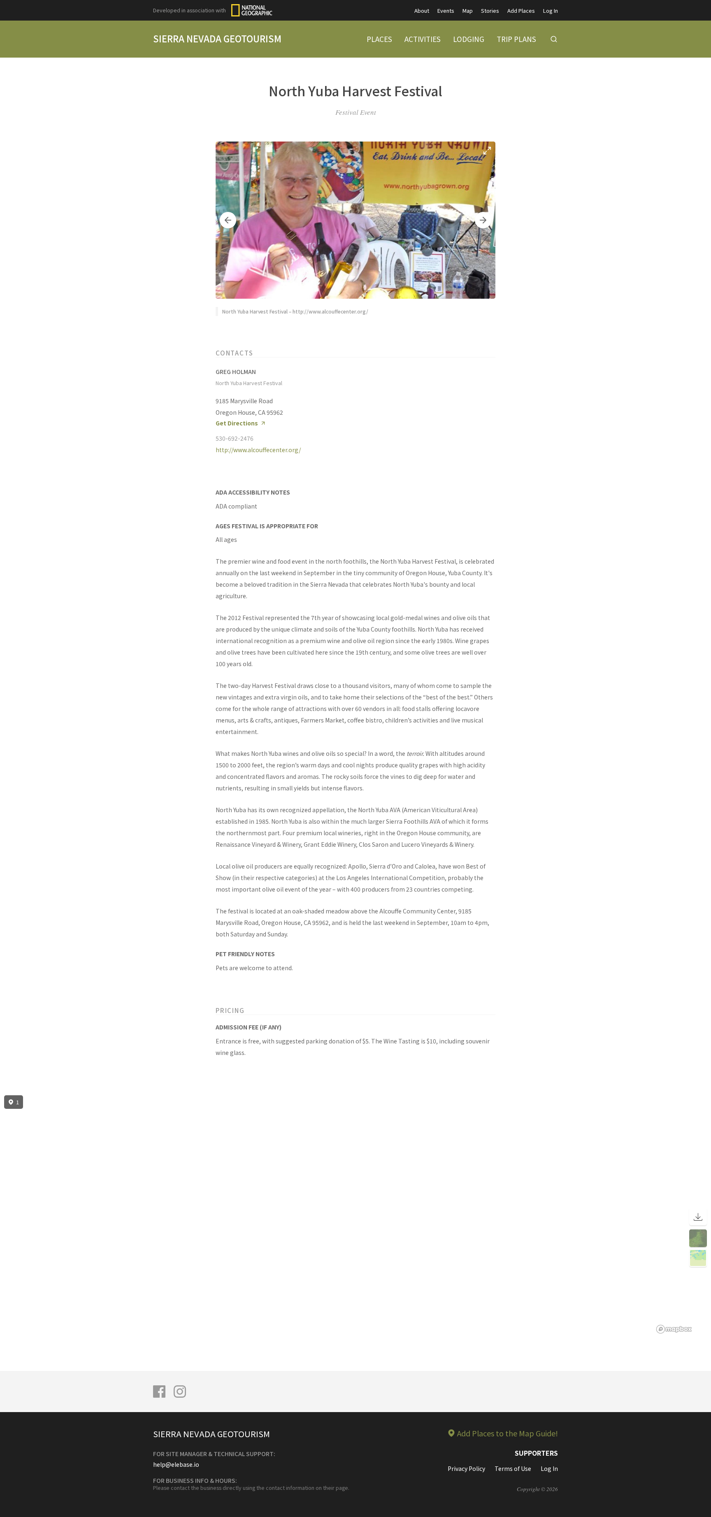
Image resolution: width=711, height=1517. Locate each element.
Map (467, 10)
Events (445, 10)
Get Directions (237, 423)
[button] (228, 220)
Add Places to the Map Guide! (507, 1433)
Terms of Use (513, 1468)
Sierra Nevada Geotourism (217, 38)
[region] (355, 1214)
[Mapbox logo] (674, 1329)
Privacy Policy (466, 1468)
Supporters (536, 1453)
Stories (490, 10)
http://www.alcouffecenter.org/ (258, 450)
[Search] (554, 39)
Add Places (521, 10)
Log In (550, 10)
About (421, 10)
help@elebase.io (176, 1464)
